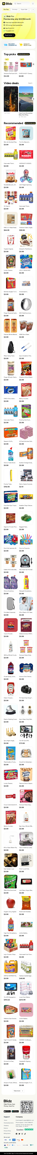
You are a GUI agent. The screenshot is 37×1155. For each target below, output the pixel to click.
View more (17, 1091)
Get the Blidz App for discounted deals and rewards (18, 1153)
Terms (5, 1120)
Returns (6, 1128)
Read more (8, 35)
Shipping (6, 1125)
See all (29, 83)
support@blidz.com (28, 1120)
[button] (11, 67)
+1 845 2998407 (28, 1122)
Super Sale (24, 9)
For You (6, 9)
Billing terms (7, 1133)
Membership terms (8, 1123)
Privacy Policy (7, 1130)
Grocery (14, 9)
